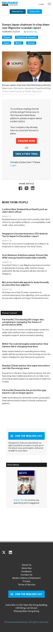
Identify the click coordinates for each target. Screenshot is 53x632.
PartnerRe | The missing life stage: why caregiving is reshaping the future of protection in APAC (23, 322)
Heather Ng (31, 31)
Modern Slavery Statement (26, 578)
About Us (26, 565)
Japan (6, 43)
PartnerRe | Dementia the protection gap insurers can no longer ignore (24, 391)
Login (41, 4)
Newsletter (17, 11)
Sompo (31, 43)
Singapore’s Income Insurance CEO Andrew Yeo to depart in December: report (25, 235)
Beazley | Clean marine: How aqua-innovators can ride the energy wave (26, 367)
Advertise (26, 568)
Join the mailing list (28, 436)
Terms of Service (26, 585)
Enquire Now (26, 141)
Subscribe (35, 11)
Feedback (26, 571)
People (7, 37)
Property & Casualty (26, 37)
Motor (19, 43)
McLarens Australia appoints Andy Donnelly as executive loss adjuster (25, 283)
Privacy (26, 581)
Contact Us (26, 575)
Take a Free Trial (26, 153)
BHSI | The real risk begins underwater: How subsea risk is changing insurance (25, 345)
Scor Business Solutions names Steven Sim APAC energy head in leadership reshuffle (25, 256)
